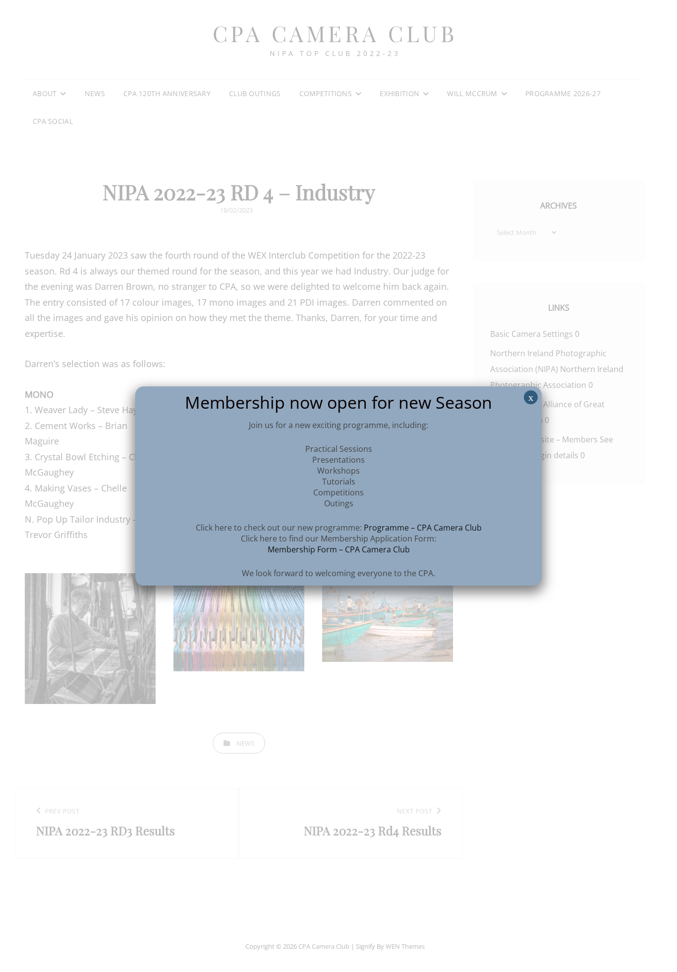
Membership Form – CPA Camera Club (339, 549)
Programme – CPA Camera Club (423, 527)
